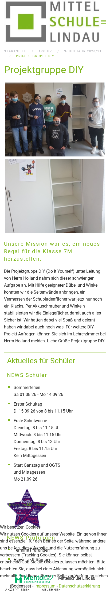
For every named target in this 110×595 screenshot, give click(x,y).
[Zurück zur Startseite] (52, 22)
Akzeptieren (17, 590)
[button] (103, 22)
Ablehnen (51, 590)
